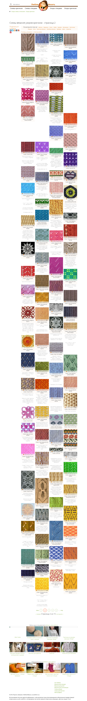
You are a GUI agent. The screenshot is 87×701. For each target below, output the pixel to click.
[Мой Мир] (16, 30)
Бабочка (40, 27)
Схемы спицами (31, 8)
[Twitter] (12, 30)
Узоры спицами (56, 8)
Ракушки (30, 29)
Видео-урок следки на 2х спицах (35, 675)
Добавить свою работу (51, 625)
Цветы (63, 29)
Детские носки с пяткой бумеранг (17, 675)
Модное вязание (9, 11)
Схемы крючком (16, 8)
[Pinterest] (10, 32)
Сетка (34, 29)
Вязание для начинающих (61, 687)
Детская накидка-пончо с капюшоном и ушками (17, 654)
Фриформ (59, 29)
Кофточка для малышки (69, 653)
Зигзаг (50, 27)
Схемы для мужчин (60, 691)
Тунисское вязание (41, 29)
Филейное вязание (51, 29)
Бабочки (51, 653)
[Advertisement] (34, 131)
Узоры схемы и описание (18, 11)
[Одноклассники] (14, 30)
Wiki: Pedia (18, 637)
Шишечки (68, 29)
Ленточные (72, 27)
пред (37, 610)
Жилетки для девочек (35, 653)
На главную (58, 682)
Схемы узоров (58, 689)
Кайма (55, 27)
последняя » (59, 614)
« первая (38, 614)
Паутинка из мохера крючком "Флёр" (52, 638)
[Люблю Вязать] (43, 5)
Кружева (60, 27)
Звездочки (46, 27)
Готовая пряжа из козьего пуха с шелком (34, 638)
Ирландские (65, 27)
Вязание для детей (59, 686)
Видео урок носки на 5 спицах (69, 675)
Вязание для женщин (60, 684)
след (61, 610)
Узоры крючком (70, 8)
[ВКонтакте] (10, 30)
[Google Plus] (18, 30)
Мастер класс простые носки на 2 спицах (51, 675)
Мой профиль (58, 692)
